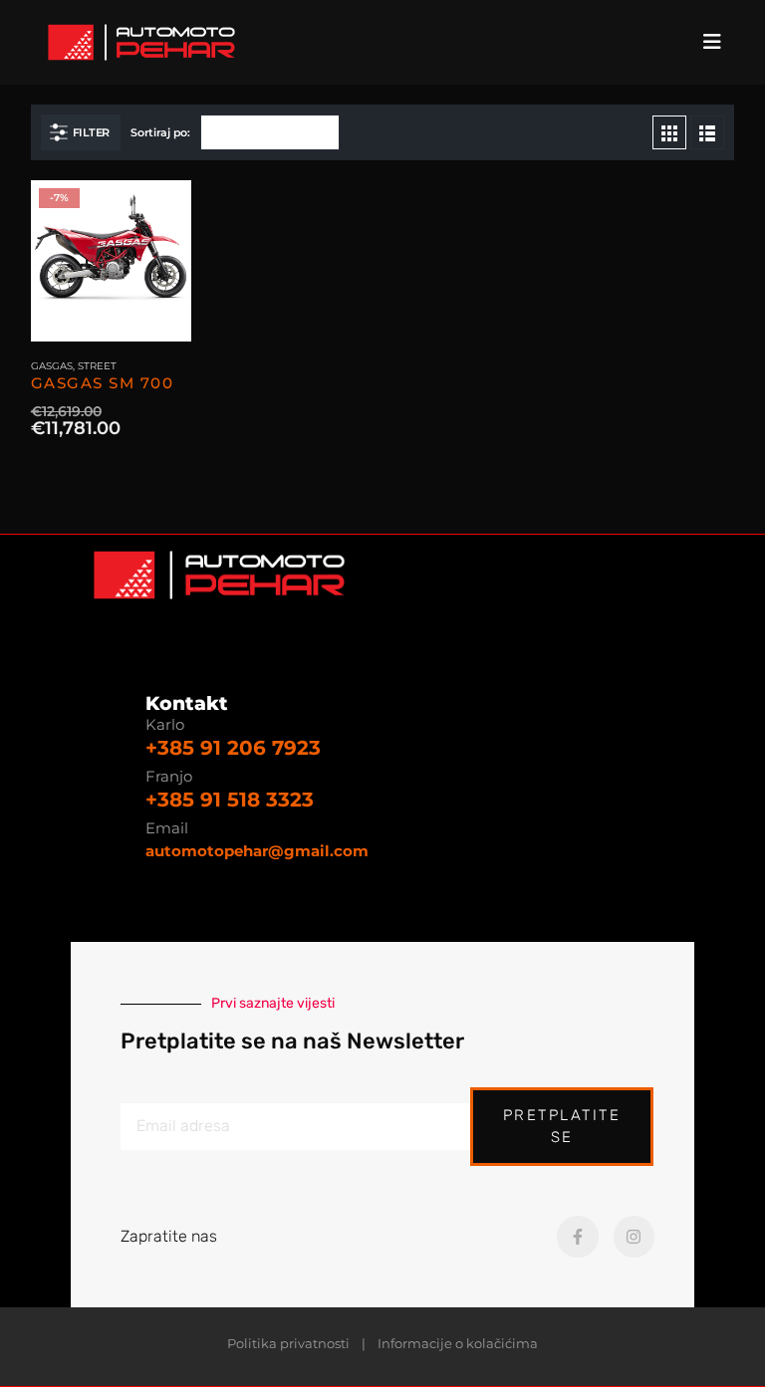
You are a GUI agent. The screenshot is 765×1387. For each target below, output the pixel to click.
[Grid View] (669, 132)
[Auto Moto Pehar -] (141, 42)
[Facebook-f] (578, 1237)
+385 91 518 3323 (229, 799)
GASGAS (52, 365)
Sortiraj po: (160, 132)
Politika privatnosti (288, 1343)
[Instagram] (634, 1237)
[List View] (707, 132)
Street (97, 365)
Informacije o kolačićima (458, 1343)
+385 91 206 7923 (233, 748)
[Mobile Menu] (718, 42)
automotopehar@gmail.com (257, 850)
